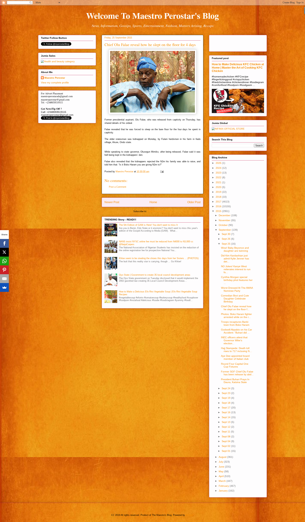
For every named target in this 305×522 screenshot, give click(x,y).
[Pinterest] (4, 269)
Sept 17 (226, 407)
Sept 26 (226, 238)
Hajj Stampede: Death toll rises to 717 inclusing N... (236, 350)
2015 (219, 211)
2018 (219, 196)
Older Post (194, 202)
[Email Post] (161, 171)
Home (153, 202)
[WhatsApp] (4, 261)
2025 (219, 163)
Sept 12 (226, 426)
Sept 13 (226, 422)
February (224, 485)
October (223, 225)
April (221, 476)
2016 (219, 206)
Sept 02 (226, 446)
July (221, 461)
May (221, 471)
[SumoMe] (4, 287)
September (225, 229)
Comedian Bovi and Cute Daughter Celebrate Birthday (235, 298)
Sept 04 (226, 441)
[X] (4, 252)
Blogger (189, 515)
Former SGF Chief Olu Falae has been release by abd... (237, 373)
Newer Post (111, 202)
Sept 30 (226, 234)
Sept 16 (226, 412)
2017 (219, 201)
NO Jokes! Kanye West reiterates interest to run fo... (235, 269)
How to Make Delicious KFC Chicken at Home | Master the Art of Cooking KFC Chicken (238, 67)
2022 (219, 177)
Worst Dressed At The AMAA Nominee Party (237, 289)
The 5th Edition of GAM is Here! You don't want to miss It (148, 225)
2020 (219, 187)
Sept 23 (226, 393)
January (223, 490)
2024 (219, 167)
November (225, 220)
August (223, 457)
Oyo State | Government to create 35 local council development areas (154, 275)
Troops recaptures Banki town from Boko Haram (235, 323)
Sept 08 (226, 436)
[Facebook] (4, 243)
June (222, 466)
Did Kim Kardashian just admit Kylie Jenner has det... (235, 258)
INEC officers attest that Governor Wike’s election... (234, 340)
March (222, 480)
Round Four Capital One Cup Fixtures (234, 365)
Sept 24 (226, 388)
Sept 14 (226, 417)
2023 (219, 172)
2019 (219, 191)
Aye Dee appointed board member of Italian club (235, 357)
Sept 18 (226, 402)
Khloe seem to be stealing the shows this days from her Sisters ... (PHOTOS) (159, 258)
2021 (219, 182)
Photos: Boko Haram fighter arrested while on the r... (236, 315)
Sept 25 (226, 243)
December (225, 215)
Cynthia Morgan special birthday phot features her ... (237, 280)
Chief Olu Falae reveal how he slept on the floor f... (236, 308)
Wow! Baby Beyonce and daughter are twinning (235, 249)
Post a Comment (117, 187)
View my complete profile (55, 82)
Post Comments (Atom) (160, 211)
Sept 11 (226, 431)
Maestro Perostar (54, 77)
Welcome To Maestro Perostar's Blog (152, 15)
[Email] (4, 278)
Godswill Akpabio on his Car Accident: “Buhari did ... (236, 331)
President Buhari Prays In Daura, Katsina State (235, 381)
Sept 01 (226, 451)
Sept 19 (226, 397)
